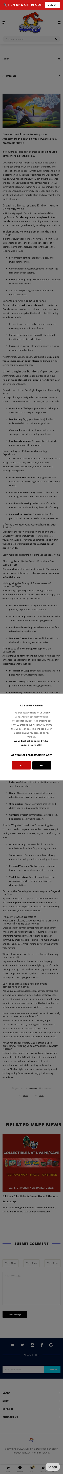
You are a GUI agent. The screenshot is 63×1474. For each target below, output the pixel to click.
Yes (42, 765)
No (21, 765)
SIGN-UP (52, 4)
